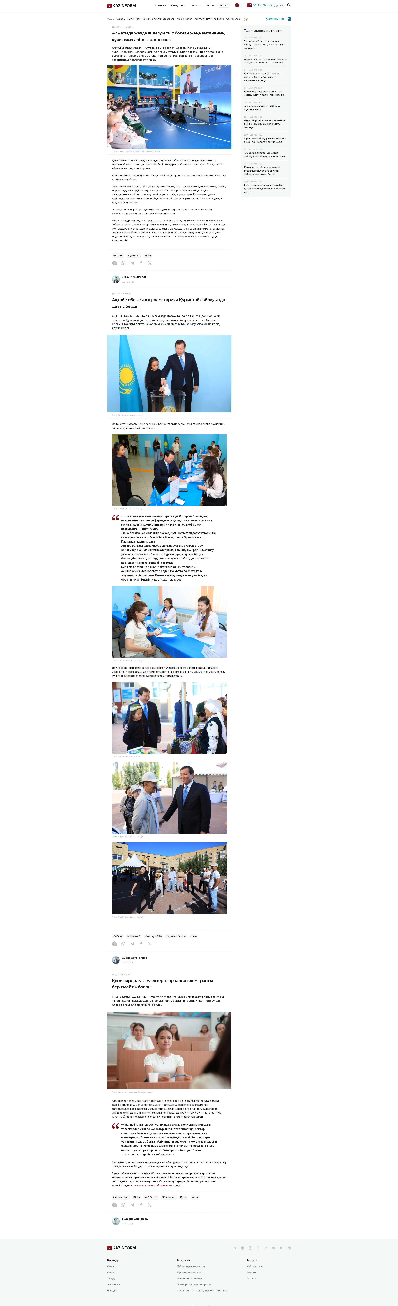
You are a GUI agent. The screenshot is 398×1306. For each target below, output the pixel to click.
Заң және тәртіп (152, 19)
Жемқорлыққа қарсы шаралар (194, 1284)
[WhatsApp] (123, 263)
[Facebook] (141, 263)
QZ (254, 5)
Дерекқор (169, 19)
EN (264, 5)
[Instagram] (114, 263)
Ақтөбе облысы (176, 936)
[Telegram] (132, 263)
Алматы (118, 255)
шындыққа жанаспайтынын (150, 1185)
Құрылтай (133, 936)
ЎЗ (281, 5)
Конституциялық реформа (209, 19)
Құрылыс (134, 255)
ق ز (276, 5)
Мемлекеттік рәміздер (190, 1278)
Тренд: (111, 19)
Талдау (209, 5)
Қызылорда (120, 1197)
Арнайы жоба (184, 19)
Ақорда (120, 19)
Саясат (111, 1272)
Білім (136, 1197)
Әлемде (111, 1290)
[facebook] (258, 1248)
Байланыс (252, 1272)
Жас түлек (168, 1197)
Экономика (113, 1284)
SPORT (223, 5)
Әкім (148, 255)
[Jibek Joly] (273, 19)
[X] (149, 263)
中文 (270, 5)
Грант (183, 1197)
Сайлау (118, 936)
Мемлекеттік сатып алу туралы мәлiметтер (202, 1290)
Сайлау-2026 (233, 19)
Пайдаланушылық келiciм (191, 1266)
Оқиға (110, 1266)
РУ (259, 5)
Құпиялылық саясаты (189, 1272)
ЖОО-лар (151, 1197)
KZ (249, 5)
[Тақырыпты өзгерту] (239, 5)
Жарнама (252, 1278)
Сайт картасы (255, 1266)
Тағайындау (134, 19)
